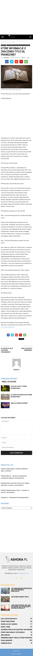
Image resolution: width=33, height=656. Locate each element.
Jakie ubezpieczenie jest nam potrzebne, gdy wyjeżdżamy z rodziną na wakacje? (21, 606)
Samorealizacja (6, 643)
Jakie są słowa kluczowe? (19, 403)
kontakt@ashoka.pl (23, 573)
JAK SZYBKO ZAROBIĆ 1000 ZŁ (20, 597)
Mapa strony (16, 651)
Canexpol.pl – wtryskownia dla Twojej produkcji (15, 497)
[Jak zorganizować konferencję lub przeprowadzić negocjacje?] (5, 591)
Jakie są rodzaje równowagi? (26, 349)
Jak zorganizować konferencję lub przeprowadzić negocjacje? (21, 590)
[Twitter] (21, 578)
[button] (30, 37)
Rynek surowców (6, 640)
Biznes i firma (5, 627)
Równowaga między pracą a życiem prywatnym (16, 638)
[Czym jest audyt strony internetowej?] (5, 388)
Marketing (3, 45)
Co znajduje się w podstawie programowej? (7, 350)
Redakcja (6, 57)
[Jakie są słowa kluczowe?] (5, 405)
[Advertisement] (16, 17)
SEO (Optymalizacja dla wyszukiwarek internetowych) (18, 45)
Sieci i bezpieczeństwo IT (9, 619)
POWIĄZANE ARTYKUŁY (9, 379)
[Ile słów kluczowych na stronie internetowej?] (5, 397)
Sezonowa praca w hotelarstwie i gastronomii (16, 629)
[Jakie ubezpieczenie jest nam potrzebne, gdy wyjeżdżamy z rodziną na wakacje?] (5, 608)
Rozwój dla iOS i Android (9, 624)
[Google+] (16, 578)
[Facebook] (12, 578)
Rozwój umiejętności (8, 621)
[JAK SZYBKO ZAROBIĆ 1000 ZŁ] (5, 599)
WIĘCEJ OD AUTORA (9, 382)
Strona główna (4, 41)
